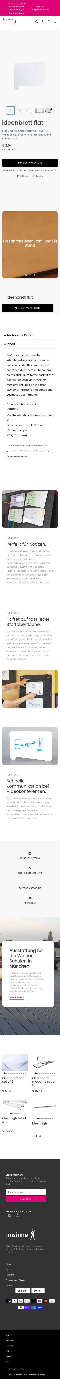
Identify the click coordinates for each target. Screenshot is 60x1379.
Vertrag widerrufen (16, 1369)
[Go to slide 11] (25, 1073)
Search (8, 1335)
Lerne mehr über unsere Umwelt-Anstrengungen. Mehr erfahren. (16, 8)
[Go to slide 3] (8, 1073)
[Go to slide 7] (17, 1073)
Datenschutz (10, 1346)
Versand (9, 1356)
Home (8, 1264)
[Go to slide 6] (15, 1073)
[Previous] (11, 245)
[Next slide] (48, 110)
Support (38, 6)
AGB (8, 1362)
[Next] (49, 245)
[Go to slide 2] (6, 1073)
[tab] (26, 275)
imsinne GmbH (22, 1374)
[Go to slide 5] (13, 1073)
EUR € (37, 1290)
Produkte (10, 1275)
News (8, 1269)
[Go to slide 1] (5, 1073)
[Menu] (55, 21)
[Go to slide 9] (21, 1073)
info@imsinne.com (38, 9)
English (22, 1290)
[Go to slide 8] (19, 1073)
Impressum (10, 1341)
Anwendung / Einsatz (15, 1280)
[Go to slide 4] (11, 1073)
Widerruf (9, 1351)
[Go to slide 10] (23, 1073)
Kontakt (9, 1285)
